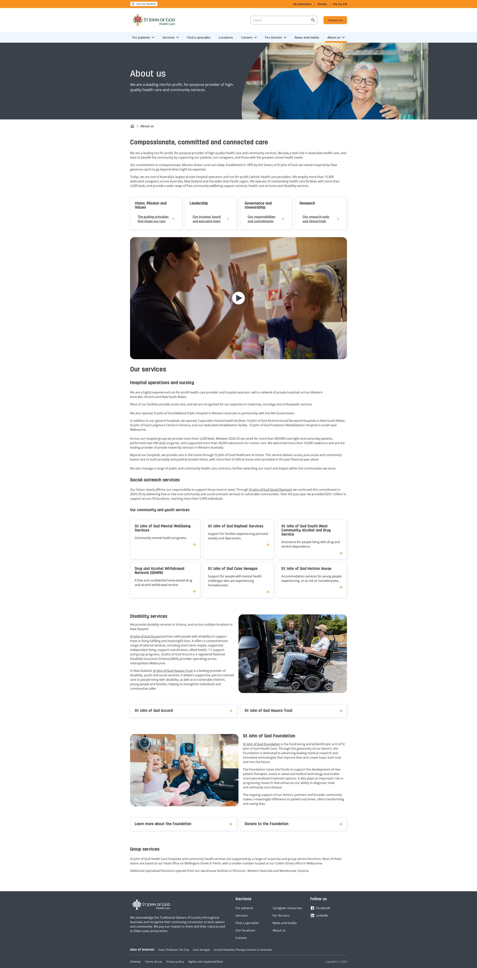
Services (168, 37)
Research (307, 203)
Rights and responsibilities (205, 961)
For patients (141, 37)
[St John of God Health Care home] (151, 904)
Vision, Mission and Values (151, 206)
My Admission (302, 4)
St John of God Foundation (261, 744)
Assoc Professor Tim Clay (173, 949)
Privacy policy (175, 961)
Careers (247, 37)
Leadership (199, 203)
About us (334, 37)
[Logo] (154, 20)
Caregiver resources (287, 908)
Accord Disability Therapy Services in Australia (243, 949)
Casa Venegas (201, 949)
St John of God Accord (145, 636)
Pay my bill (340, 4)
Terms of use (153, 961)
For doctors (273, 37)
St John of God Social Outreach (270, 490)
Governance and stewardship (258, 206)
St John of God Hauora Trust (173, 671)
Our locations (245, 930)
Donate (322, 4)
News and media (307, 37)
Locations (226, 37)
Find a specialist (198, 37)
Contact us (335, 20)
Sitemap (135, 961)
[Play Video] (238, 298)
